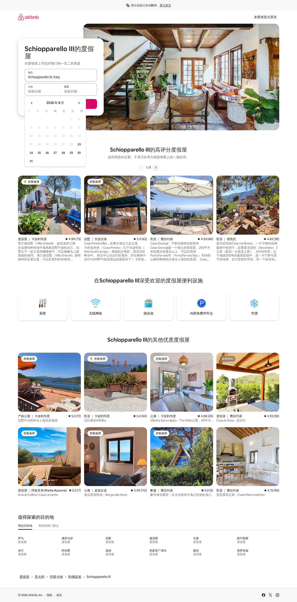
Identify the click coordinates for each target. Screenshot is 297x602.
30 (79, 153)
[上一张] (141, 167)
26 (47, 153)
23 (79, 144)
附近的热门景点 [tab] (49, 525)
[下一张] (155, 167)
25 (39, 153)
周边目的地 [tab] (25, 525)
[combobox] (61, 77)
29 (71, 153)
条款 (59, 595)
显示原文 (165, 5)
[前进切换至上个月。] (32, 103)
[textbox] (43, 91)
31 (31, 161)
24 (31, 153)
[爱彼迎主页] (28, 17)
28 (63, 153)
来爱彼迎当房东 (265, 17)
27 (55, 153)
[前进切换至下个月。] (79, 103)
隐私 (49, 595)
